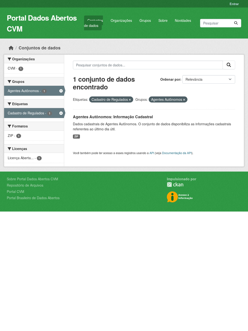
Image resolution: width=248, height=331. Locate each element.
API (151, 153)
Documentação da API (177, 153)
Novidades (183, 20)
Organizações (121, 20)
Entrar (234, 3)
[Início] (11, 48)
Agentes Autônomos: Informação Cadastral (113, 116)
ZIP (76, 136)
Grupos (145, 20)
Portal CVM (15, 191)
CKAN (175, 184)
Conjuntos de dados (93, 23)
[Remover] (130, 100)
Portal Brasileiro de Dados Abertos (33, 197)
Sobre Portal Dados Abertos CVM (32, 178)
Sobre (163, 20)
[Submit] (236, 23)
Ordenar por (170, 79)
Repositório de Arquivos (25, 185)
